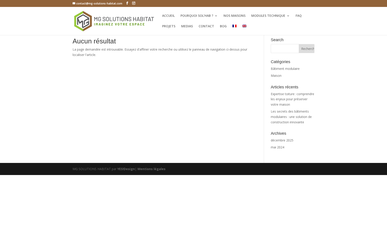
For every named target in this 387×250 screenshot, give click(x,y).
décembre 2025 (282, 140)
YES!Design (126, 169)
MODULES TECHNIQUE (268, 16)
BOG (223, 26)
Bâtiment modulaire (285, 68)
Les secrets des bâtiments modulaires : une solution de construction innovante (291, 116)
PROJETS (168, 26)
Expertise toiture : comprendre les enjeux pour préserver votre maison (292, 99)
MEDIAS (187, 26)
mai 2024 (277, 147)
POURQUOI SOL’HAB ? (197, 16)
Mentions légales (152, 169)
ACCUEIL (168, 16)
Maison (276, 75)
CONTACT (206, 26)
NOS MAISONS (234, 16)
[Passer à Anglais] (244, 30)
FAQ (299, 16)
